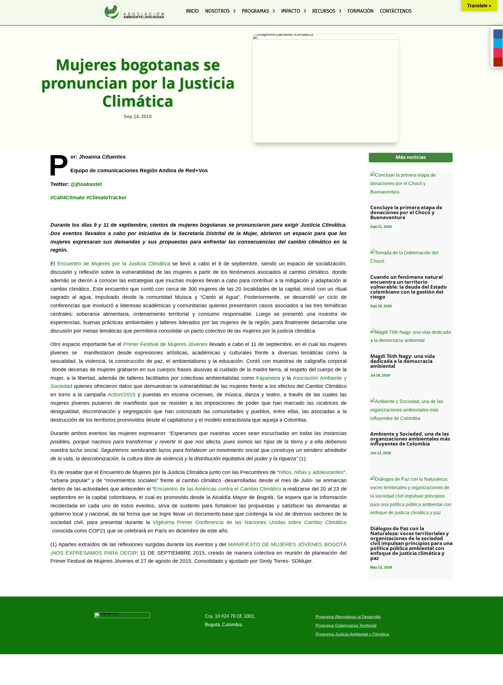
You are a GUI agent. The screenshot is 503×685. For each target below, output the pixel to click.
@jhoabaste (85, 184)
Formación (360, 11)
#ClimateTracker (106, 197)
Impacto (290, 11)
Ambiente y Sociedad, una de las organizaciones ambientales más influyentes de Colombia (410, 438)
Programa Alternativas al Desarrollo (348, 617)
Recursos (323, 11)
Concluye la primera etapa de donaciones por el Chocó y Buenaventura (406, 212)
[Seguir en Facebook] (498, 34)
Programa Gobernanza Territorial (346, 625)
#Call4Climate (67, 197)
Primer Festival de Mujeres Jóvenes (166, 344)
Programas (255, 11)
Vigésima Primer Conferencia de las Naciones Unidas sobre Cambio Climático (250, 522)
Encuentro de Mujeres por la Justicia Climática (114, 264)
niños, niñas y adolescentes (311, 472)
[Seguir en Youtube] (498, 62)
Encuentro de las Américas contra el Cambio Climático (217, 489)
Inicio (192, 11)
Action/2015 (121, 394)
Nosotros (217, 11)
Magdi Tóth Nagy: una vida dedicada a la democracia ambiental (402, 361)
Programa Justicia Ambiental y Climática (352, 634)
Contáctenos (396, 11)
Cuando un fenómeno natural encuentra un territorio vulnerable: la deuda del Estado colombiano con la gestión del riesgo (408, 287)
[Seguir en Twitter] (498, 43)
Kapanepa (268, 378)
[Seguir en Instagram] (498, 52)
